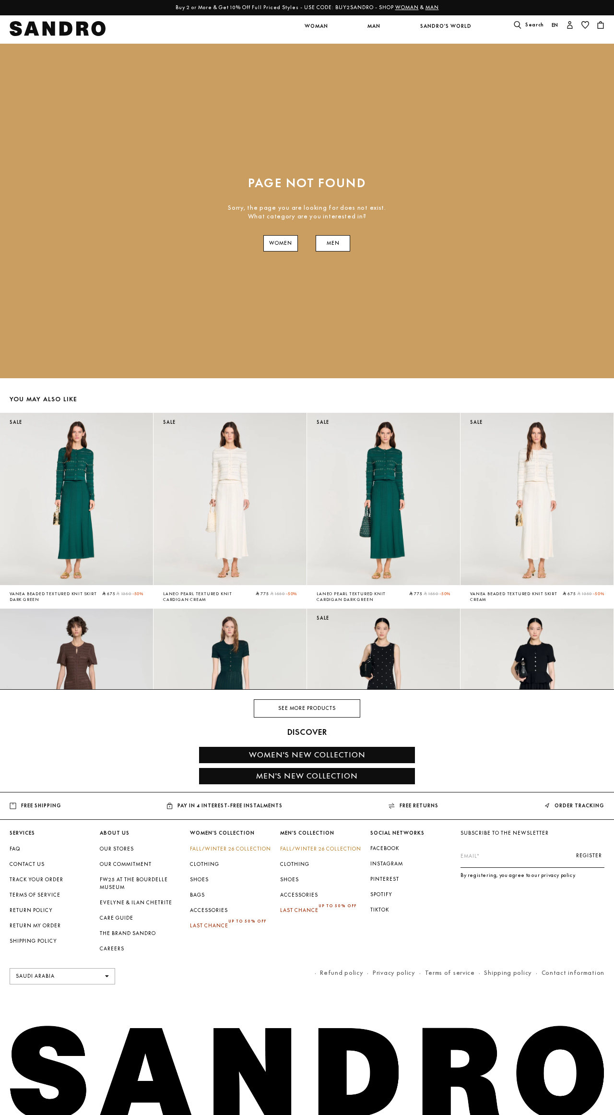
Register (589, 855)
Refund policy (341, 972)
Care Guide (116, 918)
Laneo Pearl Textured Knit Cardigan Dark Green (351, 596)
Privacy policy (394, 972)
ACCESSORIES (209, 910)
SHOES (199, 879)
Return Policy (31, 910)
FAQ (15, 849)
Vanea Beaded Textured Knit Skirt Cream (513, 596)
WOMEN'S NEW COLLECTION (307, 754)
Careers (112, 949)
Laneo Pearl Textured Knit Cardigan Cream (197, 596)
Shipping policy (508, 972)
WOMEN (280, 243)
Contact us (27, 864)
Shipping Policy (33, 941)
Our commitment (126, 864)
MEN (333, 243)
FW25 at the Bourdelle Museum (134, 883)
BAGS (197, 895)
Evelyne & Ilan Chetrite (136, 902)
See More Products (307, 708)
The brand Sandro (128, 933)
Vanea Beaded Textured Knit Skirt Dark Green (53, 596)
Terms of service (450, 972)
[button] (316, 32)
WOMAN (407, 7)
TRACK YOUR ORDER (36, 879)
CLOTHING (204, 864)
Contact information (573, 972)
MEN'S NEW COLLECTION (307, 775)
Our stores (117, 849)
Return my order (35, 926)
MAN (432, 7)
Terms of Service (35, 895)
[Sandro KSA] (57, 31)
